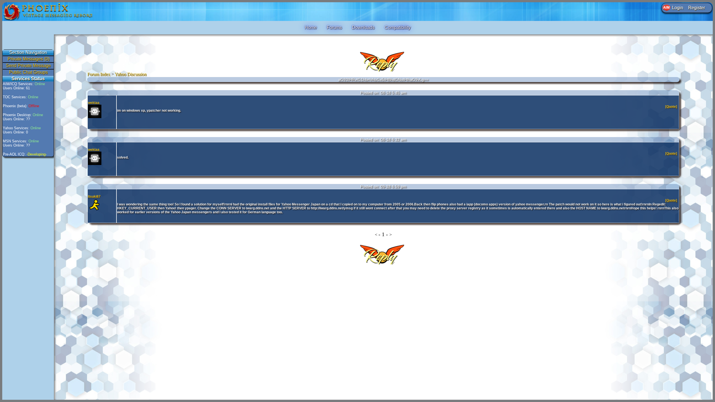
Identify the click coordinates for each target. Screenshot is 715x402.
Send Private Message (28, 65)
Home (311, 27)
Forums (334, 27)
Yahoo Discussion (131, 74)
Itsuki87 (94, 196)
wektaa (93, 103)
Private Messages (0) (28, 58)
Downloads (363, 27)
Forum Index (98, 74)
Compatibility (398, 27)
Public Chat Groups (28, 72)
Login (677, 7)
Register (696, 7)
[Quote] (671, 107)
